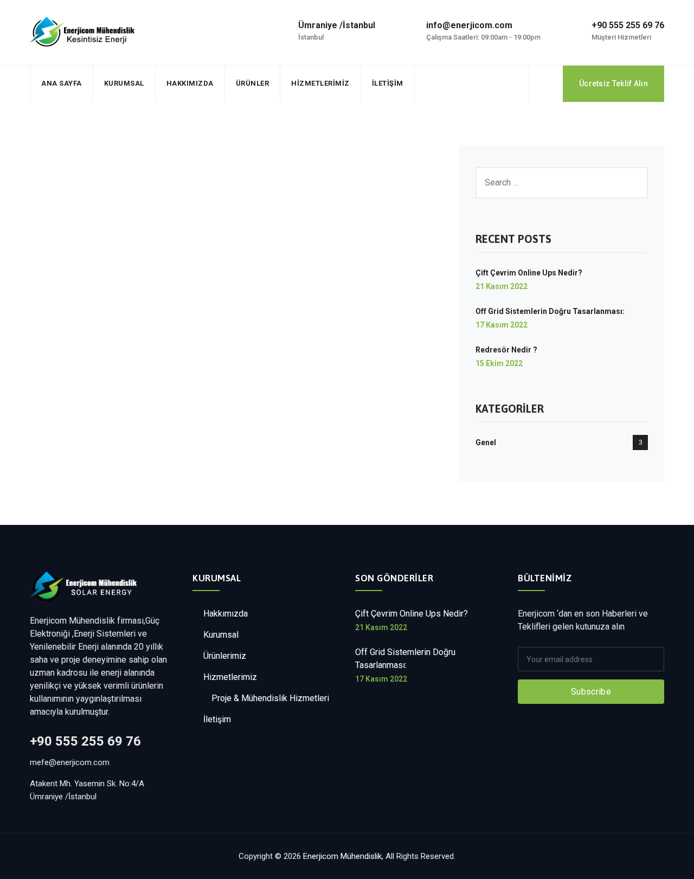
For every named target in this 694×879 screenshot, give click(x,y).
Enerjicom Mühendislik (342, 856)
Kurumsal (124, 83)
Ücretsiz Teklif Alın (613, 83)
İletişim (387, 83)
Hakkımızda (190, 83)
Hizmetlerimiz (320, 83)
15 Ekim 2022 (499, 363)
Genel (485, 442)
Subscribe (591, 691)
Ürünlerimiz (224, 656)
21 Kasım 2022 (501, 286)
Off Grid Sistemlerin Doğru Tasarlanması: (550, 311)
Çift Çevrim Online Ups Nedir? (528, 272)
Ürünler (252, 83)
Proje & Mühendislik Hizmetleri (270, 698)
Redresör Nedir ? (506, 349)
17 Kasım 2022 (501, 324)
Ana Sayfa (61, 83)
